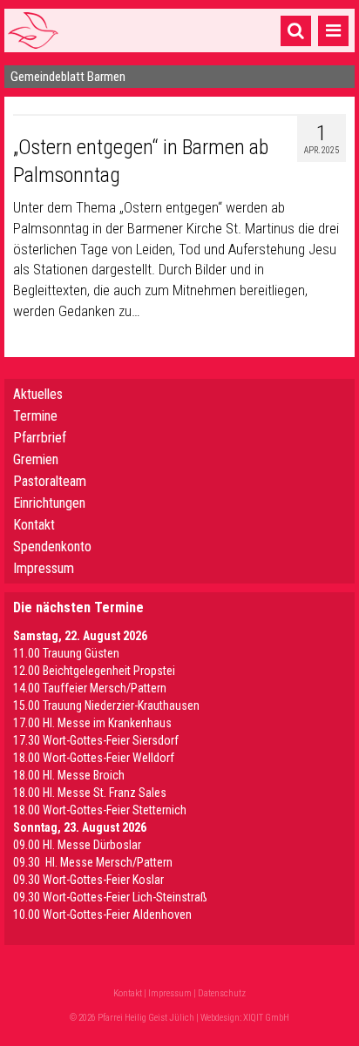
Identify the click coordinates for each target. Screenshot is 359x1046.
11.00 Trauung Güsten (66, 653)
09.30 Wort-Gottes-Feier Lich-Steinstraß (110, 897)
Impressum (43, 568)
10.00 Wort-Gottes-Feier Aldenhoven (102, 914)
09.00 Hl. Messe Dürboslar (77, 845)
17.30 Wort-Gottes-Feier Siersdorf (96, 740)
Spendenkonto (52, 546)
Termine (35, 416)
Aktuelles (38, 394)
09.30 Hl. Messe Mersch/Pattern (93, 862)
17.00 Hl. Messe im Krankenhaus (92, 723)
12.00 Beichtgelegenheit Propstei (94, 671)
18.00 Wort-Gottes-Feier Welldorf (93, 758)
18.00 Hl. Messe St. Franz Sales (89, 793)
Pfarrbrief (39, 437)
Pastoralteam (49, 481)
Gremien (35, 459)
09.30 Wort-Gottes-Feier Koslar (88, 880)
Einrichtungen (49, 503)
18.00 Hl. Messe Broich (69, 775)
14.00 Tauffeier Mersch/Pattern (89, 688)
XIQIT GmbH (266, 1017)
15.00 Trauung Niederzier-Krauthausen (106, 705)
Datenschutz (222, 993)
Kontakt (34, 524)
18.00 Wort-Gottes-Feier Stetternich (99, 810)
